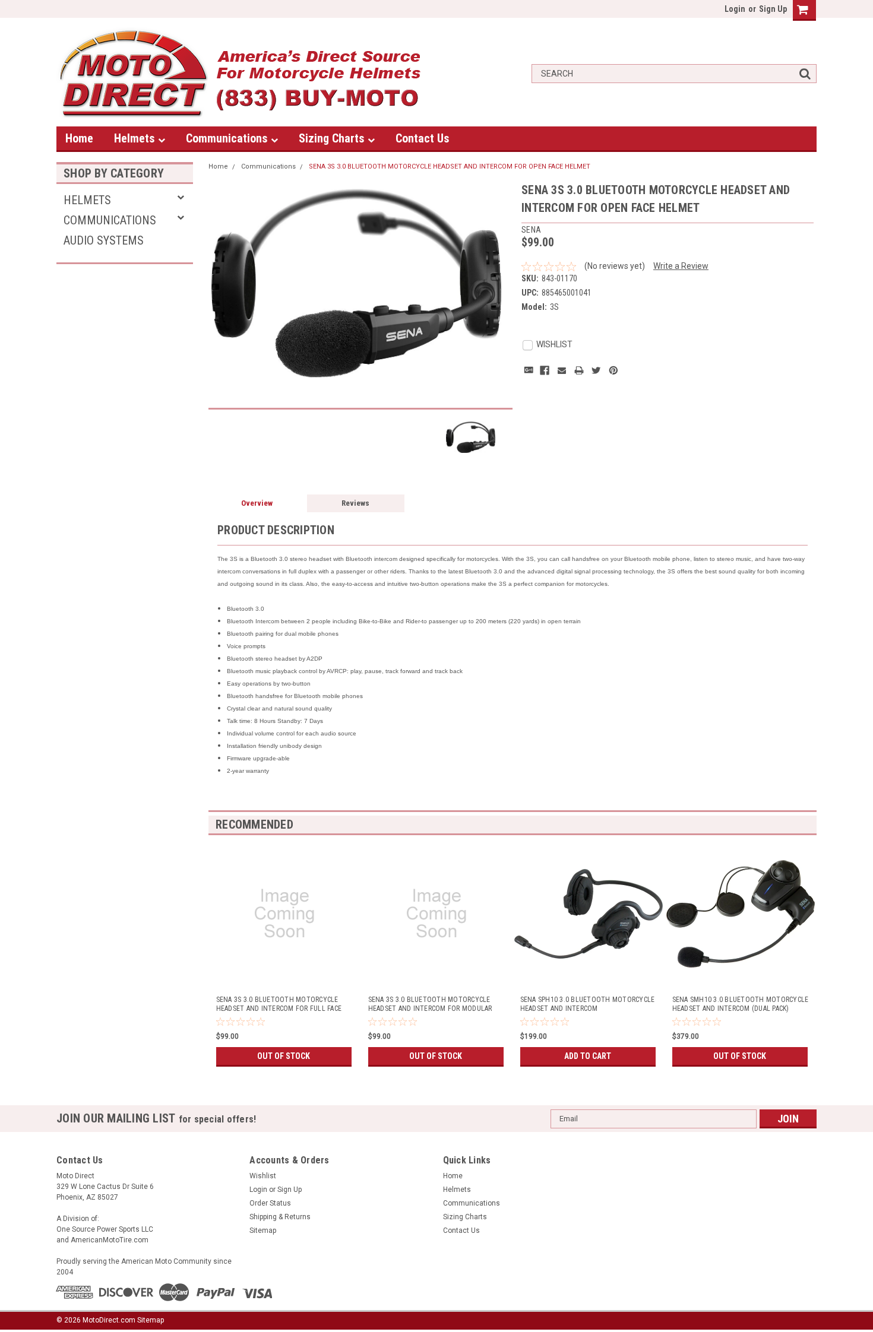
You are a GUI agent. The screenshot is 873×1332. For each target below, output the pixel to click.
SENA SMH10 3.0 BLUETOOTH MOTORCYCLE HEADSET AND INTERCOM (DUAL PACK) (740, 1004)
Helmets (136, 138)
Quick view (285, 973)
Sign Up (773, 9)
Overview (257, 503)
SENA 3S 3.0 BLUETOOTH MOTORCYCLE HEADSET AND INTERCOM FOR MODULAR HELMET (430, 1004)
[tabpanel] (284, 952)
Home (79, 138)
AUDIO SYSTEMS (104, 240)
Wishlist (262, 1176)
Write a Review (680, 266)
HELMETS (87, 200)
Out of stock (283, 1056)
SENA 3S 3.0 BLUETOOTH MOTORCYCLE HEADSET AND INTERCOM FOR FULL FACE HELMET (279, 1004)
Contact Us (423, 138)
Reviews (355, 503)
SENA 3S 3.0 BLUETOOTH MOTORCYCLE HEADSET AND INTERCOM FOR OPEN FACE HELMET (449, 166)
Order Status (270, 1203)
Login (735, 9)
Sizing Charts (333, 138)
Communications (228, 138)
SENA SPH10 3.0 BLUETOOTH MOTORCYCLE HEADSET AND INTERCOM (587, 1004)
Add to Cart (587, 1056)
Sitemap (262, 1230)
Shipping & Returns (280, 1217)
